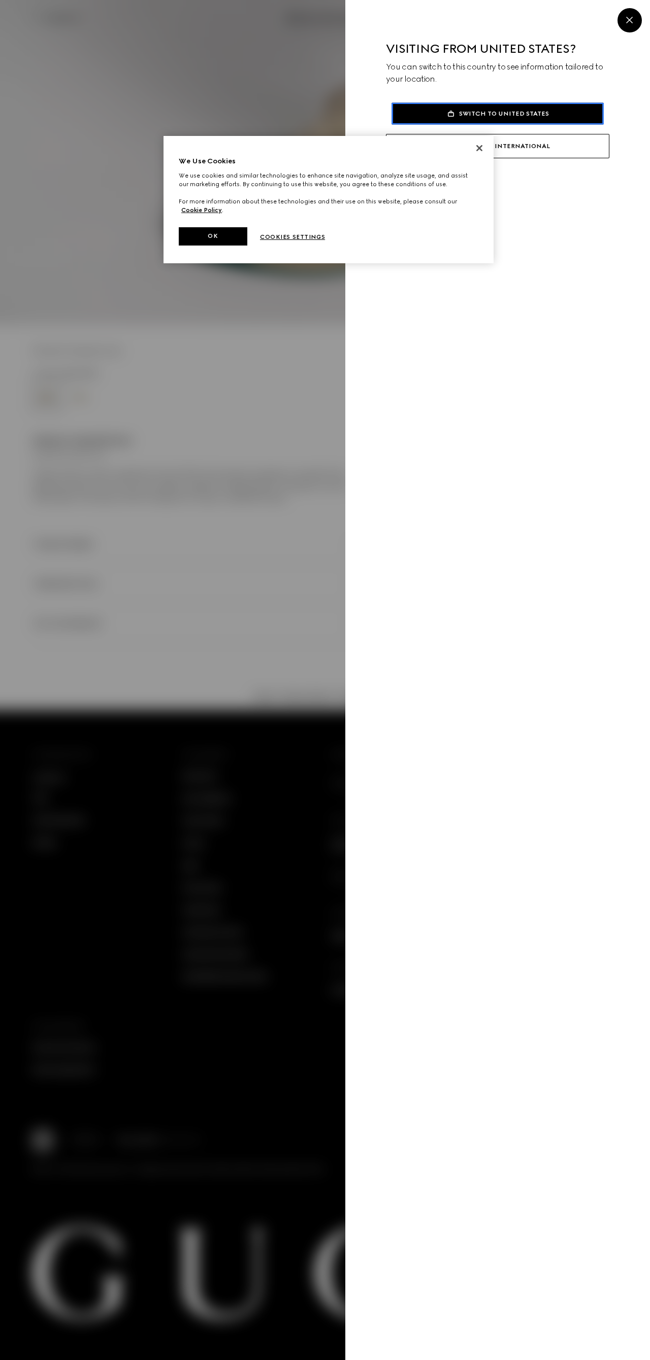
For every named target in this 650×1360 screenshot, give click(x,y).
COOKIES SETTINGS (292, 236)
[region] (329, 199)
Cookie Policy (201, 210)
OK (213, 235)
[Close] (630, 20)
